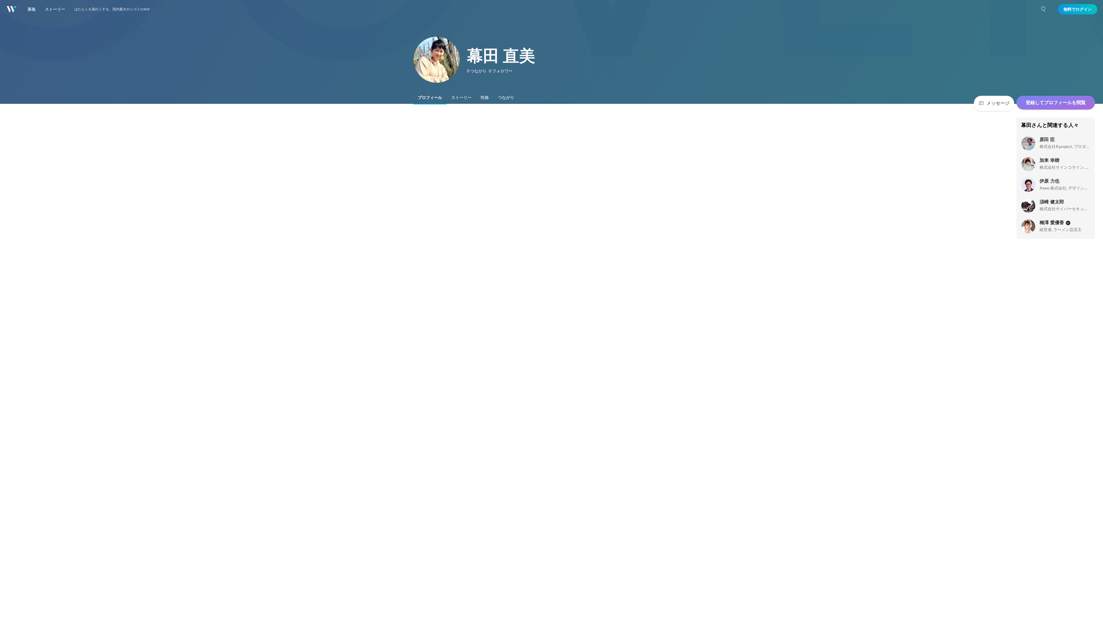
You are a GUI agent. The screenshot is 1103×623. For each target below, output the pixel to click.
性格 (485, 97)
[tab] (430, 97)
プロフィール (430, 97)
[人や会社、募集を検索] (1043, 9)
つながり (506, 97)
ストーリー (461, 97)
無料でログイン (1077, 9)
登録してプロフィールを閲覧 (1056, 102)
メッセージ (998, 103)
